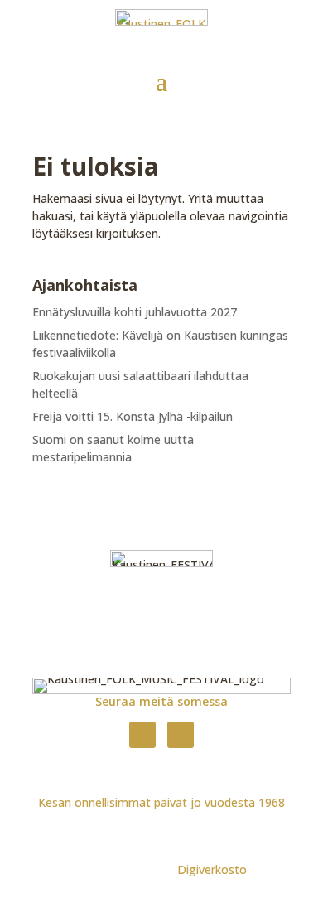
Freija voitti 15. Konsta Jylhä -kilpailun (132, 416)
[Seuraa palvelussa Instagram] (180, 735)
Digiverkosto (212, 869)
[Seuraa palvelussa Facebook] (142, 735)
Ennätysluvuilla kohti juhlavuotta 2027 (134, 312)
